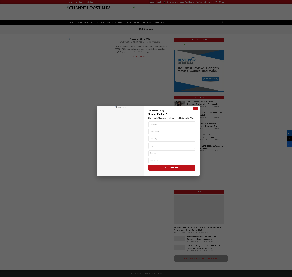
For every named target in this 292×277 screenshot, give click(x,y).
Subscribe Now (171, 168)
